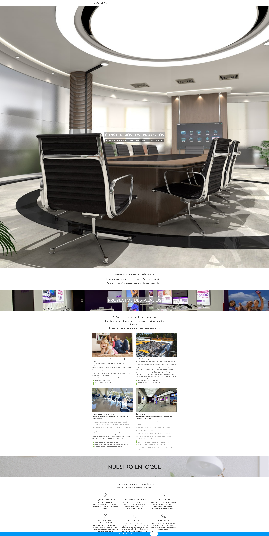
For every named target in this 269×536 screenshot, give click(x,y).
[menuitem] (141, 3)
